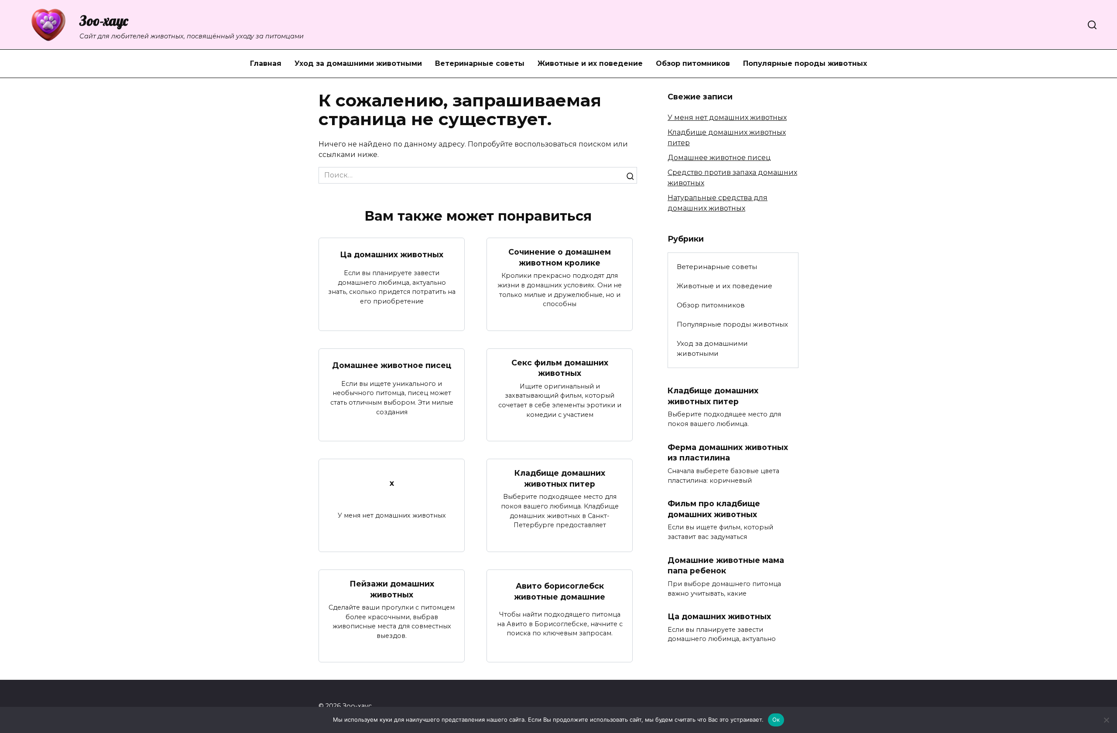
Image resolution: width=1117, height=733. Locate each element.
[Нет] (1106, 720)
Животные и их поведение (590, 63)
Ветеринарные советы (479, 63)
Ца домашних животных (391, 254)
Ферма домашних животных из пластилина (728, 453)
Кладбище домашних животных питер (559, 478)
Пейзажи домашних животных (391, 589)
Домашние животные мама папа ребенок (726, 566)
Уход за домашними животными (358, 63)
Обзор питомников (693, 63)
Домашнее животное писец (391, 365)
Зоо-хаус (103, 20)
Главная (265, 63)
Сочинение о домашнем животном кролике (559, 257)
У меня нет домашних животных (727, 117)
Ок (776, 719)
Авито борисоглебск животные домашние (559, 591)
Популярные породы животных (805, 63)
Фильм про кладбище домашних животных (714, 509)
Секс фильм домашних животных (559, 368)
